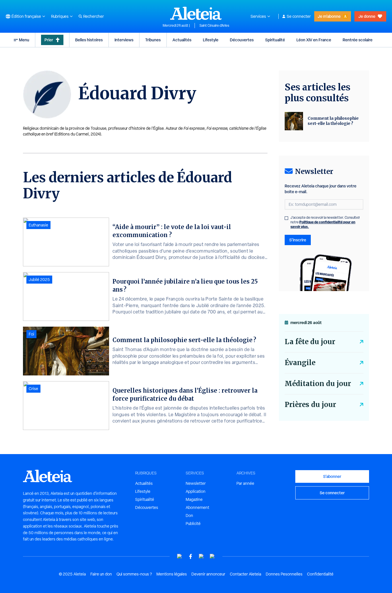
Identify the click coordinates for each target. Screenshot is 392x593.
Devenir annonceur (208, 574)
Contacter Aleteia (245, 574)
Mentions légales (171, 574)
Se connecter (299, 16)
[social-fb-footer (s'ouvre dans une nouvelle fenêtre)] (190, 556)
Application (195, 491)
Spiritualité (275, 39)
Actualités (181, 39)
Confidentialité (320, 574)
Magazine (194, 499)
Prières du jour (310, 404)
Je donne (366, 16)
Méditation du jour (318, 383)
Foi (31, 334)
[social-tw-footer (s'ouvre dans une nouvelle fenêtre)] (201, 556)
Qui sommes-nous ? (134, 574)
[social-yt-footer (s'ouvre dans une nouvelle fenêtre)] (179, 556)
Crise (33, 388)
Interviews (124, 39)
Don (189, 515)
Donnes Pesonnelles (284, 574)
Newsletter (196, 483)
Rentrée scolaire (357, 39)
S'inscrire (297, 240)
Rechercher (93, 16)
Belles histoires (89, 39)
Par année (245, 483)
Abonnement (197, 507)
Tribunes (153, 39)
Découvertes (242, 39)
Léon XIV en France (313, 39)
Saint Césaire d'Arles (214, 25)
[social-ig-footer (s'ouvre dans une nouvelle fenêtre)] (212, 556)
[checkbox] (286, 218)
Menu (24, 39)
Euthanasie (38, 225)
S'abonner (332, 476)
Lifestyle (210, 39)
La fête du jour (310, 341)
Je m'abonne (329, 16)
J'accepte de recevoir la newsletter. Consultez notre (325, 222)
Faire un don (101, 574)
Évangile (300, 362)
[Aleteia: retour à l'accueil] (196, 13)
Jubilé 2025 (39, 279)
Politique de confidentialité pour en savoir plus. (322, 224)
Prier (48, 39)
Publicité (193, 523)
